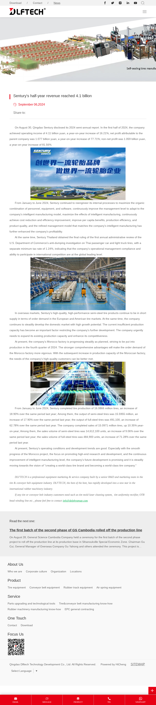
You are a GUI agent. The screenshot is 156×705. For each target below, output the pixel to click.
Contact (37, 2)
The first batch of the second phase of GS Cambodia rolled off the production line (76, 530)
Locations (76, 571)
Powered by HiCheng (113, 664)
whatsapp (140, 702)
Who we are (15, 571)
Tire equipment (17, 587)
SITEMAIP (138, 664)
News (57, 2)
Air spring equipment (108, 587)
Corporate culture (36, 571)
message (46, 702)
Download (15, 2)
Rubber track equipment (78, 587)
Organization (58, 571)
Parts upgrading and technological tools (31, 603)
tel (109, 702)
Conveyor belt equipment (44, 587)
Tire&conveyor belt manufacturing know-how (85, 603)
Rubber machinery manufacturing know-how (34, 609)
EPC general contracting (79, 609)
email (15, 702)
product (78, 702)
